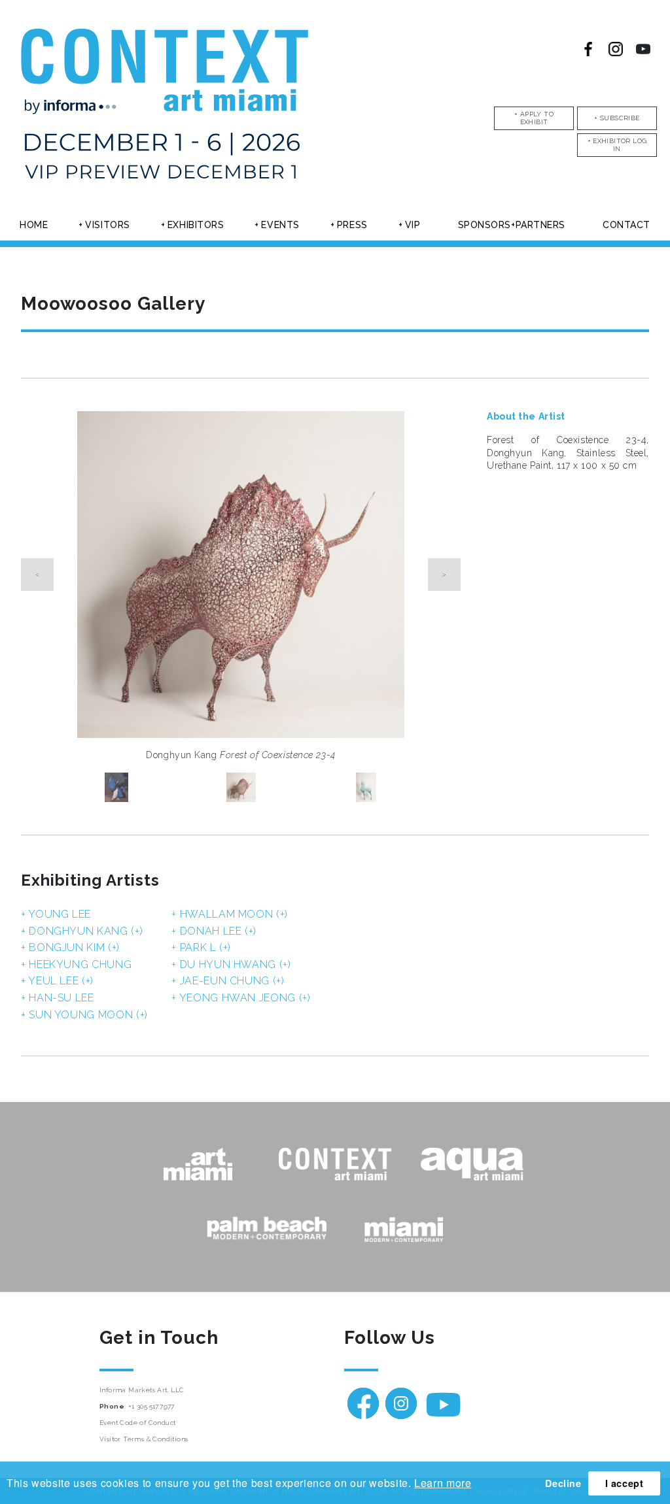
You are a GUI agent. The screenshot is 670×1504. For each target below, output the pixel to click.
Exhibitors (196, 225)
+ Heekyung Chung (76, 964)
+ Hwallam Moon (229, 914)
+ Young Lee (56, 914)
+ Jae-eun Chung (227, 981)
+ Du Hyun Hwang (231, 964)
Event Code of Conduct (137, 1422)
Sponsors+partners (512, 225)
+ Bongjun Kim (70, 947)
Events (280, 225)
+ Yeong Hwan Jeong (240, 998)
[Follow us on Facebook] (588, 49)
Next (444, 574)
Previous (37, 574)
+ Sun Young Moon (84, 1015)
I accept (624, 1483)
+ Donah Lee (213, 931)
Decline (563, 1483)
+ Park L (201, 947)
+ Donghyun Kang (82, 931)
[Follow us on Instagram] (615, 49)
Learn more (442, 1482)
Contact (626, 225)
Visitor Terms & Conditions (143, 1439)
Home (34, 225)
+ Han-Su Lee (57, 998)
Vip (413, 225)
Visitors (107, 225)
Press (352, 225)
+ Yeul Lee (57, 981)
